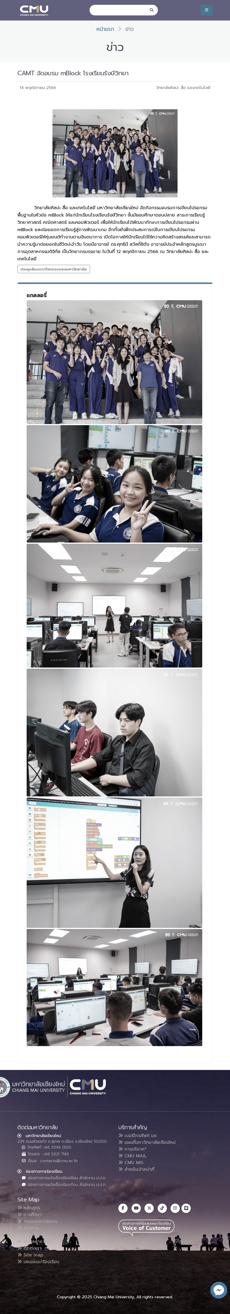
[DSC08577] (114, 483)
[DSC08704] (114, 362)
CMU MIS (133, 1162)
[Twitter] (149, 1208)
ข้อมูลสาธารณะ (37, 1241)
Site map (32, 1255)
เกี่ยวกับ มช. (34, 1234)
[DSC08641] (114, 863)
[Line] (186, 1208)
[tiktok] (162, 1208)
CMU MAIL (135, 1156)
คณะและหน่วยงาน (39, 1221)
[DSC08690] (114, 987)
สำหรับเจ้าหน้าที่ (138, 1169)
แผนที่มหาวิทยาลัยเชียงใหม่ (149, 1142)
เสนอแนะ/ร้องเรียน (40, 1261)
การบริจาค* (135, 1149)
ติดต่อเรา (32, 1248)
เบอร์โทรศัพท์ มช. (140, 1135)
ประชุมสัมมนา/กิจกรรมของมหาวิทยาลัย (53, 269)
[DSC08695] (114, 606)
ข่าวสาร (30, 1228)
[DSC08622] (114, 732)
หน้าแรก (105, 29)
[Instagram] (175, 1208)
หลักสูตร (31, 1207)
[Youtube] (136, 1208)
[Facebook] (123, 1208)
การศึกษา (32, 1214)
